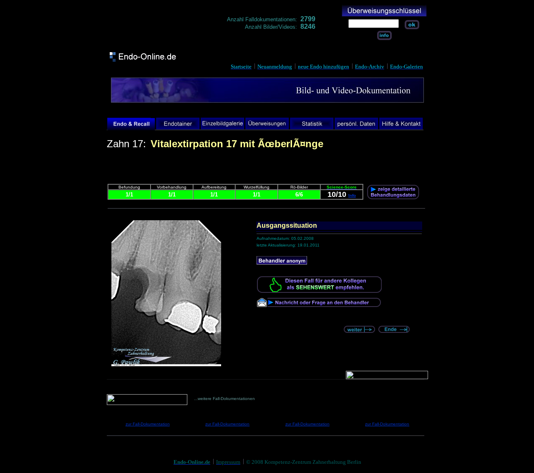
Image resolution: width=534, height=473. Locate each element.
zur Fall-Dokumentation (148, 424)
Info (352, 195)
